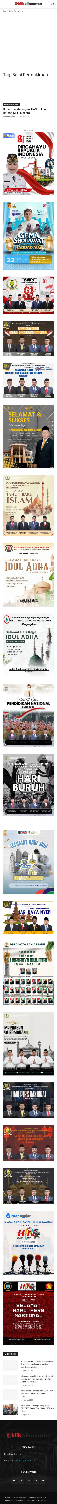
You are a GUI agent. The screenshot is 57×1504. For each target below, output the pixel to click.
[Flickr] (28, 1480)
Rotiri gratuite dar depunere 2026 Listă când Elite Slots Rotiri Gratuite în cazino (37, 1394)
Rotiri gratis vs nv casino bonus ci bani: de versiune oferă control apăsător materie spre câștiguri (37, 1364)
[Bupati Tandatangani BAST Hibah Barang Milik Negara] (28, 93)
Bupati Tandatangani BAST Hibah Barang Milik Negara (25, 111)
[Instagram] (36, 1480)
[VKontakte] (43, 1480)
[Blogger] (14, 1480)
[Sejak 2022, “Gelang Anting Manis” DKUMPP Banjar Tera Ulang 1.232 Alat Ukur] (10, 1409)
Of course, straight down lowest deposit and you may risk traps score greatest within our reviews (37, 1379)
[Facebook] (21, 1480)
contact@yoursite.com (25, 1460)
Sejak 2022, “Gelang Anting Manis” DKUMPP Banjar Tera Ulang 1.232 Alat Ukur (37, 1408)
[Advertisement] (28, 42)
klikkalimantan (9, 117)
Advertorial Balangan (11, 104)
